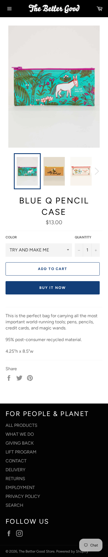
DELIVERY (15, 469)
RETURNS (15, 478)
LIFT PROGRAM (21, 452)
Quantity (83, 237)
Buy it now (52, 288)
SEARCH (14, 505)
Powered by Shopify (72, 551)
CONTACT (16, 460)
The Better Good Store (37, 551)
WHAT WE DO (20, 434)
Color (11, 237)
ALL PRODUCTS (21, 425)
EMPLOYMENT (20, 487)
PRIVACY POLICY (23, 496)
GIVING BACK (20, 443)
